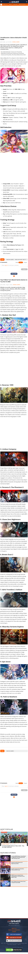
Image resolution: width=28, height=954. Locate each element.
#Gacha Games (10, 259)
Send (24, 269)
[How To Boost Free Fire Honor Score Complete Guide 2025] (5, 883)
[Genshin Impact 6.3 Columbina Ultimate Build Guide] (5, 871)
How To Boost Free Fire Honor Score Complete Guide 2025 (18, 882)
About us (14, 928)
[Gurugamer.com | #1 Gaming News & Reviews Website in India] (14, 2)
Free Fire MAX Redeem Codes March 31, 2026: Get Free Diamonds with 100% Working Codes (18, 857)
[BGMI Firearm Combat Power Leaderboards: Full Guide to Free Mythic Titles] (5, 877)
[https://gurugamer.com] (14, 921)
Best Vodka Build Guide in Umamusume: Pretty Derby (11, 51)
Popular (25, 262)
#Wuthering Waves (22, 4)
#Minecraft (5, 4)
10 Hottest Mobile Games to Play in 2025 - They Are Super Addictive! (13, 846)
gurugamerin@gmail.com (15, 925)
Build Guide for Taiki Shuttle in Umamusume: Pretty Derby (12, 53)
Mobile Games (16, 42)
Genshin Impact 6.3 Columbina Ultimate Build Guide (17, 869)
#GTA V (10, 4)
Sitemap (14, 931)
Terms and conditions (14, 930)
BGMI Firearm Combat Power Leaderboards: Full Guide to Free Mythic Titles (18, 876)
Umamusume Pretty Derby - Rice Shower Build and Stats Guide (13, 54)
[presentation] (5, 259)
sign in (6, 265)
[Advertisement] (14, 21)
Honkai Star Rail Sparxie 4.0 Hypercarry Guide (16, 863)
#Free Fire (15, 4)
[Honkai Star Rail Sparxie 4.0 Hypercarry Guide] (5, 864)
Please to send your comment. (10, 265)
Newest (20, 262)
